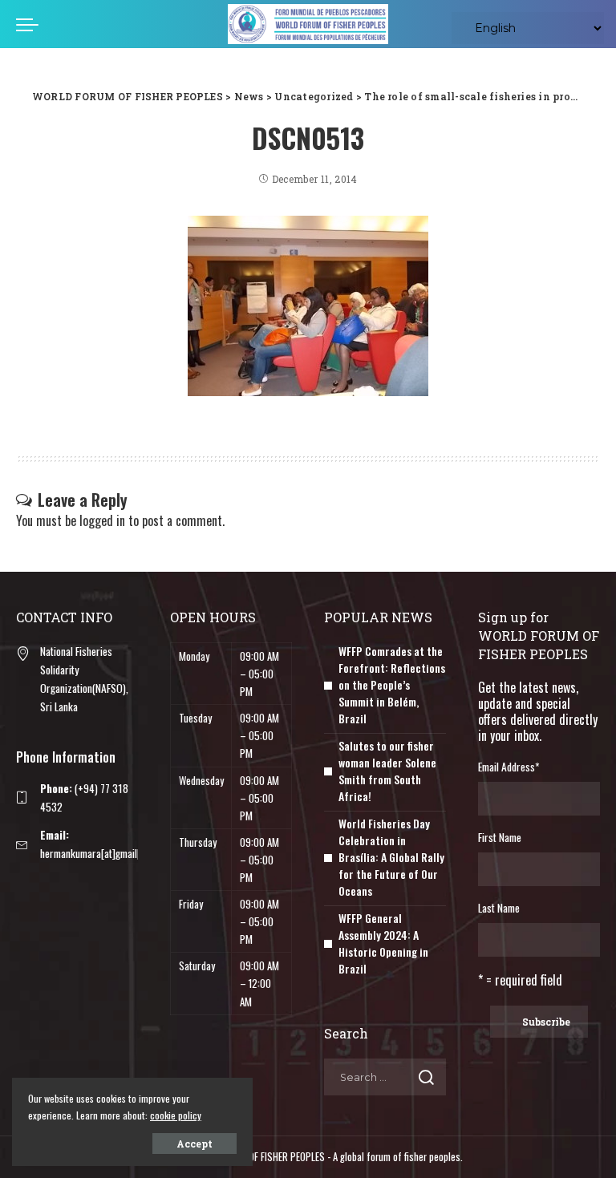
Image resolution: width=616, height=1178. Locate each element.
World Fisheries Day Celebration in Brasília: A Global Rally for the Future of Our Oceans (391, 857)
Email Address (508, 767)
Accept (194, 1143)
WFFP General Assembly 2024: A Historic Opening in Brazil (383, 943)
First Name (499, 837)
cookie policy (175, 1115)
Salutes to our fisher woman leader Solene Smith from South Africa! (387, 770)
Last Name (499, 908)
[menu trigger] (31, 24)
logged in (102, 520)
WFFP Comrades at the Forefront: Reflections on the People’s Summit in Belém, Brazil (391, 684)
